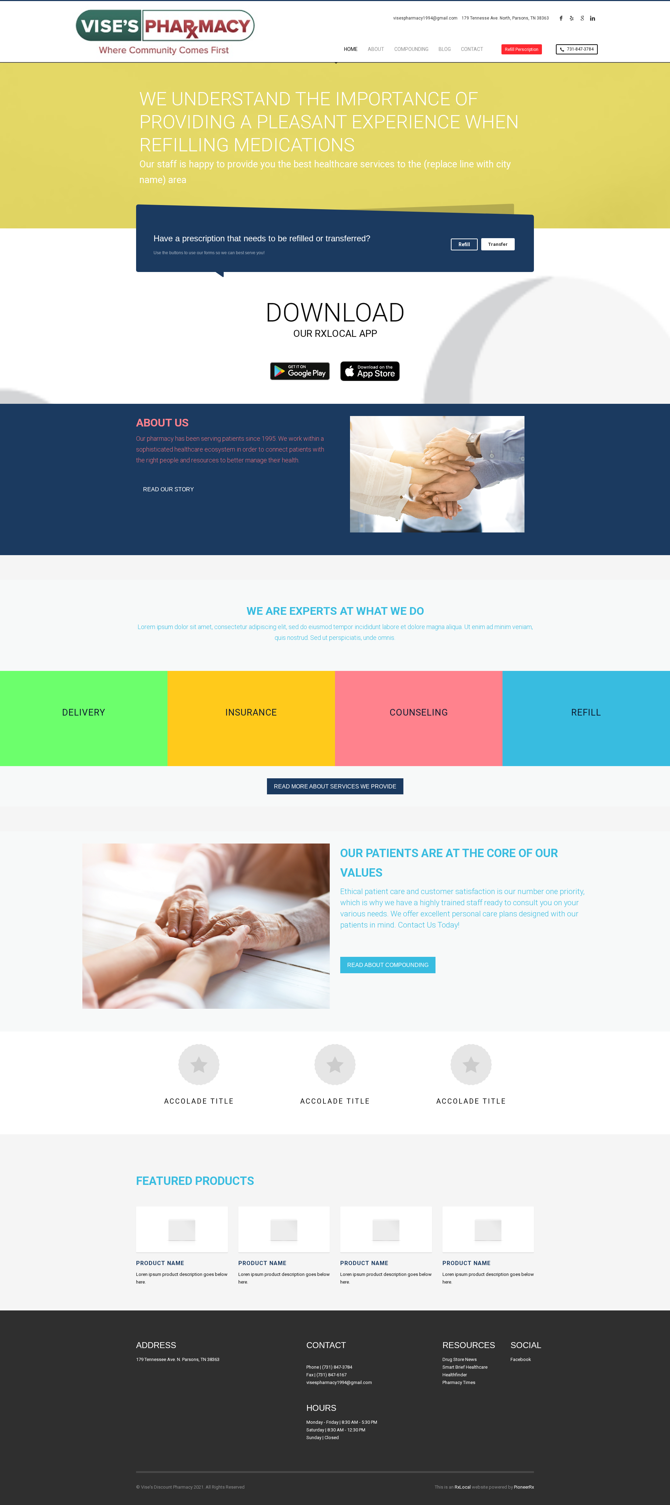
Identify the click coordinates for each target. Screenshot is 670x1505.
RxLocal (463, 1487)
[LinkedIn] (592, 18)
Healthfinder (454, 1374)
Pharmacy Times (458, 1382)
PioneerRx (524, 1487)
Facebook (521, 1359)
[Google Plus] (582, 18)
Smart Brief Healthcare (464, 1367)
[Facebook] (561, 18)
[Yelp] (571, 18)
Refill (464, 244)
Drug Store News (459, 1359)
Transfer (498, 244)
